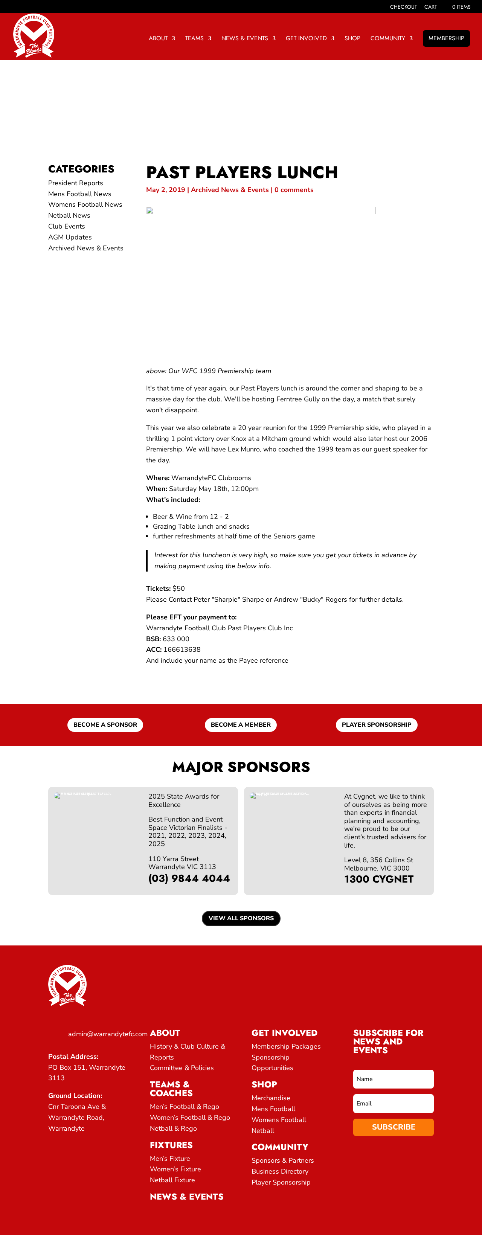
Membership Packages (286, 1046)
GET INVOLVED (306, 39)
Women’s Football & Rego (190, 1117)
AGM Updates (70, 237)
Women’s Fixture (175, 1169)
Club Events (66, 226)
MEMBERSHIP (446, 38)
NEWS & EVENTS (244, 39)
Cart (430, 7)
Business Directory (280, 1171)
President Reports (75, 183)
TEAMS (194, 39)
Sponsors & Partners (283, 1160)
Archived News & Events (86, 248)
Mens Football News (79, 193)
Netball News (69, 215)
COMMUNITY (388, 39)
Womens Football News (85, 204)
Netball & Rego (173, 1128)
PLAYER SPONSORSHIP (377, 725)
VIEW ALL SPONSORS (241, 918)
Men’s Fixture (170, 1158)
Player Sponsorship (281, 1182)
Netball (263, 1130)
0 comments (294, 189)
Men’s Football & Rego (184, 1106)
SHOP (352, 39)
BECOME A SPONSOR (105, 725)
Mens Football (273, 1108)
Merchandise (271, 1097)
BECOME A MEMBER (241, 725)
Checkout (403, 7)
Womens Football (279, 1119)
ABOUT (158, 39)
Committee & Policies (182, 1067)
